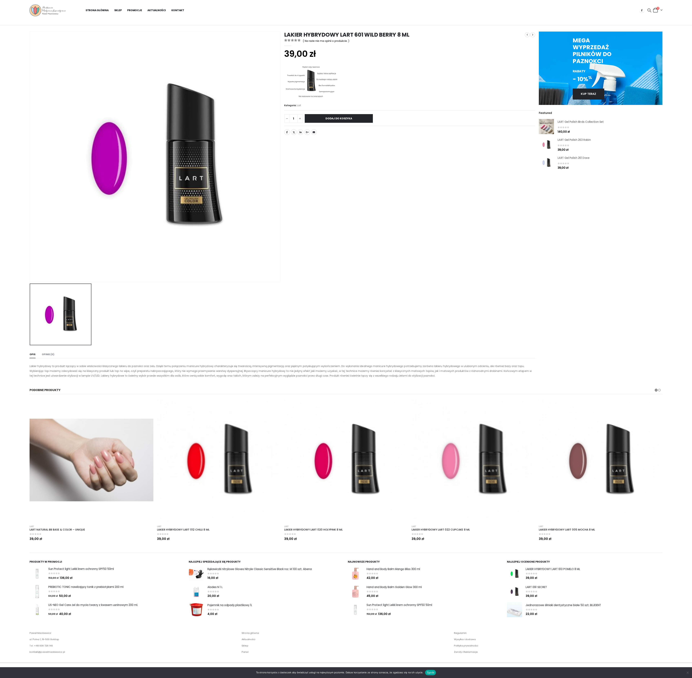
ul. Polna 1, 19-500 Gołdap (44, 639)
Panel (245, 652)
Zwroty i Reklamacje (466, 652)
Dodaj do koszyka (338, 118)
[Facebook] (641, 10)
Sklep (118, 10)
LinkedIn (300, 132)
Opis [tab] (33, 354)
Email (314, 132)
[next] (532, 34)
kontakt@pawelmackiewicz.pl (47, 652)
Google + (307, 132)
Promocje (134, 10)
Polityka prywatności (466, 645)
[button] (649, 10)
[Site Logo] (48, 10)
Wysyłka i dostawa (465, 639)
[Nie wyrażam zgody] (687, 672)
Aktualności (156, 10)
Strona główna (97, 10)
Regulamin (460, 633)
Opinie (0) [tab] (48, 354)
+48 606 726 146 (43, 645)
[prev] (527, 34)
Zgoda (430, 672)
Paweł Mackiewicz (40, 633)
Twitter (294, 132)
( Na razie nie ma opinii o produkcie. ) (326, 41)
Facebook (287, 132)
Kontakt (177, 10)
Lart (299, 105)
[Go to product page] (546, 126)
